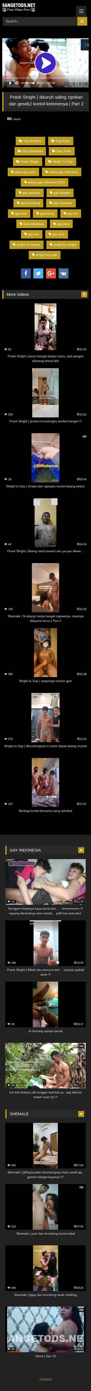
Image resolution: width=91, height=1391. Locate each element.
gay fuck (21, 213)
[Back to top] (77, 1377)
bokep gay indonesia (63, 172)
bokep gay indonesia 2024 (46, 182)
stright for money (28, 244)
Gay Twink (64, 151)
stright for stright (64, 244)
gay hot (72, 213)
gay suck (58, 234)
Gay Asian (63, 141)
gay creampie (62, 203)
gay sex (33, 234)
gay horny (47, 213)
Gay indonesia (33, 224)
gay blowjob (62, 192)
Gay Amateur (32, 141)
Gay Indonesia (32, 151)
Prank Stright (30, 161)
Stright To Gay (63, 161)
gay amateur (31, 192)
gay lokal (63, 224)
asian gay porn (25, 172)
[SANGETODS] (37, 7)
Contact (46, 1379)
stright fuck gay (46, 255)
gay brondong (30, 203)
